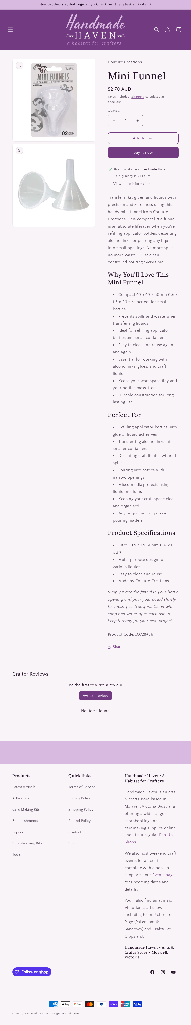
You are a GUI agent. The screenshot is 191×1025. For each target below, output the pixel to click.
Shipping (137, 96)
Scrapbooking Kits (27, 843)
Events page (163, 875)
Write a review (95, 695)
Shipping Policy (80, 810)
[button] (10, 29)
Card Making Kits (26, 810)
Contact (74, 832)
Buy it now (143, 152)
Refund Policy (79, 821)
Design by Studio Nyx (65, 1013)
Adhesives (20, 798)
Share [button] (117, 647)
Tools (16, 855)
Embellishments (25, 821)
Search (74, 843)
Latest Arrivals (23, 787)
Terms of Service (81, 787)
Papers (17, 832)
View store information (132, 184)
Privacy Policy (79, 798)
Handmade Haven (36, 1013)
